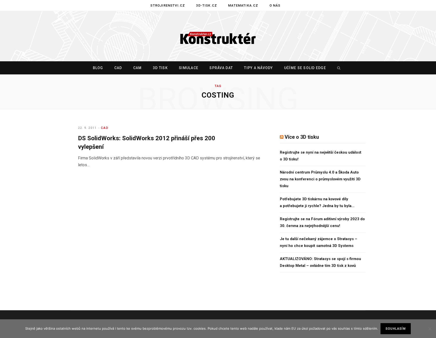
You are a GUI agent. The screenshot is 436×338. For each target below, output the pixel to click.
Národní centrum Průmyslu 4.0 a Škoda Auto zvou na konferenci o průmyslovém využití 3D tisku (320, 179)
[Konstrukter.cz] (218, 36)
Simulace (188, 68)
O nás (275, 5)
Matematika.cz (243, 5)
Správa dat (221, 68)
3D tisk (160, 68)
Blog (98, 68)
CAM (137, 68)
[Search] (337, 67)
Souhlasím (396, 328)
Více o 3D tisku (302, 137)
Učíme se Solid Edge (305, 68)
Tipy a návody (258, 68)
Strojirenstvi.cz (167, 5)
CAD (118, 68)
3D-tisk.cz (206, 5)
